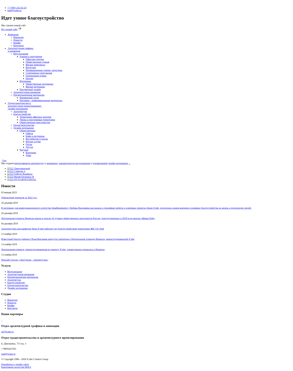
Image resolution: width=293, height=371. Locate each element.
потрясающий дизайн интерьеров (110, 163)
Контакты (18, 45)
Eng (4, 160)
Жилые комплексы (35, 64)
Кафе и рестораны (35, 136)
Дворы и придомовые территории (37, 119)
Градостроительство (23, 125)
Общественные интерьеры (39, 84)
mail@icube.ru (14, 10)
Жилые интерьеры (35, 86)
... (129, 163)
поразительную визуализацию (74, 163)
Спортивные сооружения (39, 73)
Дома (28, 155)
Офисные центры (35, 59)
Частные (24, 150)
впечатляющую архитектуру (29, 163)
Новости (17, 40)
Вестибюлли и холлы (37, 139)
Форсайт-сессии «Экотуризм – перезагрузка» (24, 260)
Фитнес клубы (33, 141)
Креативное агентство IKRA (16, 367)
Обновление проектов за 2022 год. (19, 197)
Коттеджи (31, 67)
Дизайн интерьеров (23, 128)
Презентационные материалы (28, 95)
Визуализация (20, 53)
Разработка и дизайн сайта (15, 364)
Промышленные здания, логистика (44, 70)
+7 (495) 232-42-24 (16, 7)
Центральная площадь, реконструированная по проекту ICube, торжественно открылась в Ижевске (53, 249)
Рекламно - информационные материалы (41, 100)
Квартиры (31, 152)
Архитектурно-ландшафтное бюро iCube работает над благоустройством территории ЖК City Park (52, 228)
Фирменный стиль (29, 97)
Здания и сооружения (31, 56)
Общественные (27, 130)
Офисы (29, 133)
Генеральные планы (36, 75)
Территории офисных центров (35, 117)
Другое (29, 147)
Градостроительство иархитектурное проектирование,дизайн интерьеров (25, 106)
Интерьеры (25, 81)
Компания (13, 34)
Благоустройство (22, 114)
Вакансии (18, 37)
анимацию (52, 163)
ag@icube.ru (7, 331)
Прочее (29, 78)
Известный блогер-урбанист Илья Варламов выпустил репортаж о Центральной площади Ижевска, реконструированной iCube (67, 239)
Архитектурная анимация (26, 92)
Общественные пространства (35, 122)
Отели (29, 144)
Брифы (17, 42)
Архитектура (20, 111)
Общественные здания (37, 62)
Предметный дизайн (30, 89)
